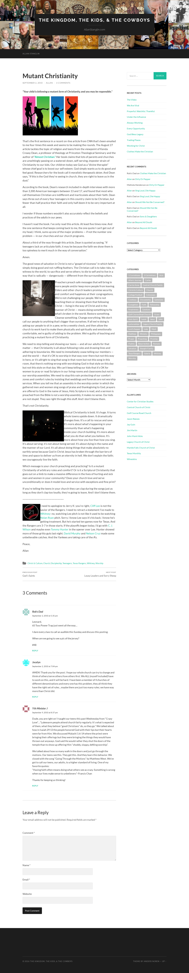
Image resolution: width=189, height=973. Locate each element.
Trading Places (134, 140)
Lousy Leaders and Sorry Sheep (100, 574)
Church (46, 563)
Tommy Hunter (59, 529)
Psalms (131, 343)
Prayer (131, 339)
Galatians (146, 309)
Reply (35, 651)
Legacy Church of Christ (138, 442)
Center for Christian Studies (140, 401)
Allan (49, 83)
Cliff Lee (95, 505)
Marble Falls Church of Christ (141, 447)
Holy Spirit (133, 319)
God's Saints (30, 574)
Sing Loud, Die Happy (145, 190)
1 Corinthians (134, 275)
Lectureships (133, 324)
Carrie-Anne (133, 285)
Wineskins (132, 459)
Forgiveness (133, 309)
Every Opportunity (136, 128)
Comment (29, 832)
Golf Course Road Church (139, 314)
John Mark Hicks (135, 436)
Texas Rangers (79, 563)
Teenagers (67, 563)
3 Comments (63, 83)
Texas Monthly (134, 453)
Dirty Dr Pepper (142, 179)
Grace (156, 314)
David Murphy (72, 533)
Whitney (45, 513)
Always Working (135, 122)
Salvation (132, 348)
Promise (154, 339)
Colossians (150, 295)
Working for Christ (136, 145)
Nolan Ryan (47, 517)
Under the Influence (136, 117)
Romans (156, 343)
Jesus (152, 319)
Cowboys (132, 300)
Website (27, 893)
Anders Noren (151, 961)
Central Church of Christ (138, 407)
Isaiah (143, 319)
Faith (144, 304)
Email (26, 879)
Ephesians (159, 300)
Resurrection (143, 343)
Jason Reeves (133, 418)
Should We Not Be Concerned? (149, 202)
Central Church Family (153, 285)
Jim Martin (132, 430)
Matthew (132, 334)
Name (26, 865)
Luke (146, 329)
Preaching (142, 339)
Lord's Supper (134, 329)
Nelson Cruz (93, 533)
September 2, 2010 (33, 83)
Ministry (143, 334)
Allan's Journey (134, 280)
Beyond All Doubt (143, 222)
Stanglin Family (146, 348)
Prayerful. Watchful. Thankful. (141, 111)
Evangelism (133, 304)
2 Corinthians (150, 275)
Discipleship (56, 563)
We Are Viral (133, 105)
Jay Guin (131, 424)
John (160, 319)
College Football (135, 295)
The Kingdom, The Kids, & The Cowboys (94, 20)
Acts (161, 275)
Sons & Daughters (148, 216)
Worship (99, 563)
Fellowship (154, 304)
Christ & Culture (35, 563)
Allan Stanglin (31, 54)
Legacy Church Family (152, 324)
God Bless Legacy (135, 134)
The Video (132, 99)
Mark (154, 329)
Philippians (156, 334)
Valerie (147, 353)
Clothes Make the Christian (140, 151)
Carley (148, 280)
